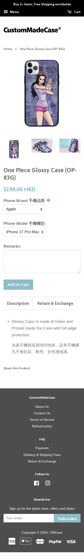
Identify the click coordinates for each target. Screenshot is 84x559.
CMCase (55, 532)
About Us (42, 406)
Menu (14, 12)
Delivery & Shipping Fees (42, 455)
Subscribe (67, 518)
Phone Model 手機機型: (25, 223)
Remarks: (12, 246)
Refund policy (42, 426)
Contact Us (42, 413)
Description (18, 303)
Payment (42, 448)
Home (8, 49)
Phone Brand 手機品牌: (25, 201)
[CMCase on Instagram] (47, 484)
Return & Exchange (55, 303)
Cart (77, 12)
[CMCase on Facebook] (36, 484)
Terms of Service (42, 419)
